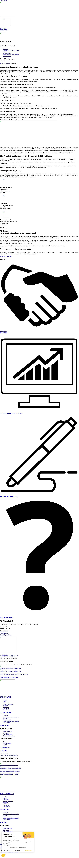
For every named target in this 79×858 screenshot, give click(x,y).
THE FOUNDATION (7, 794)
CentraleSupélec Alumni (6, 635)
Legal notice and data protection (8, 656)
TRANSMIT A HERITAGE (9, 496)
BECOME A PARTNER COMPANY (12, 413)
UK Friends (6, 707)
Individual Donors (7, 731)
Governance (6, 702)
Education (5, 49)
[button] (3, 855)
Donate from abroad (8, 734)
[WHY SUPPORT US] (39, 614)
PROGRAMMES (5, 712)
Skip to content (3, 0)
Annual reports (6, 709)
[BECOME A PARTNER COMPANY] (39, 410)
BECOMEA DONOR (3, 332)
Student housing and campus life (11, 54)
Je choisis (17, 850)
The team (5, 705)
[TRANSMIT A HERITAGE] (39, 493)
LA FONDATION (5, 697)
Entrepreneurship (7, 53)
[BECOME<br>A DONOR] (39, 328)
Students (5, 742)
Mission (5, 700)
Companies (6, 733)
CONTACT (3, 751)
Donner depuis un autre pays (9, 677)
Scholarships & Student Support (11, 50)
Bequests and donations (9, 736)
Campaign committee (8, 704)
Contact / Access (4, 631)
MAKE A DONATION (4, 29)
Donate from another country (9, 774)
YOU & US (3, 822)
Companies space (7, 743)
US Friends (6, 708)
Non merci (6, 850)
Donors (5, 744)
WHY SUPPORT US (6, 617)
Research (5, 51)
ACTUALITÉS (5, 747)
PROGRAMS (4, 809)
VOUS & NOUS (5, 725)
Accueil (2, 63)
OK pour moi (28, 850)
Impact (4, 701)
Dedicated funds (7, 56)
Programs (7, 63)
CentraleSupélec (4, 633)
